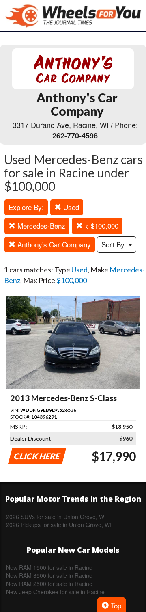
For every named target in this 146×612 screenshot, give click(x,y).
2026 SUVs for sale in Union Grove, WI (56, 517)
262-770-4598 (75, 135)
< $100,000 (100, 226)
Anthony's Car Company (53, 244)
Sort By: (115, 244)
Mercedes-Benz (40, 226)
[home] (73, 15)
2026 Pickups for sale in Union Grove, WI (59, 525)
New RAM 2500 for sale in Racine (49, 584)
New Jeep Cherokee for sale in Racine (55, 592)
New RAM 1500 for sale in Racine (49, 567)
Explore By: (26, 207)
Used (70, 207)
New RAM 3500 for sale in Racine (49, 575)
